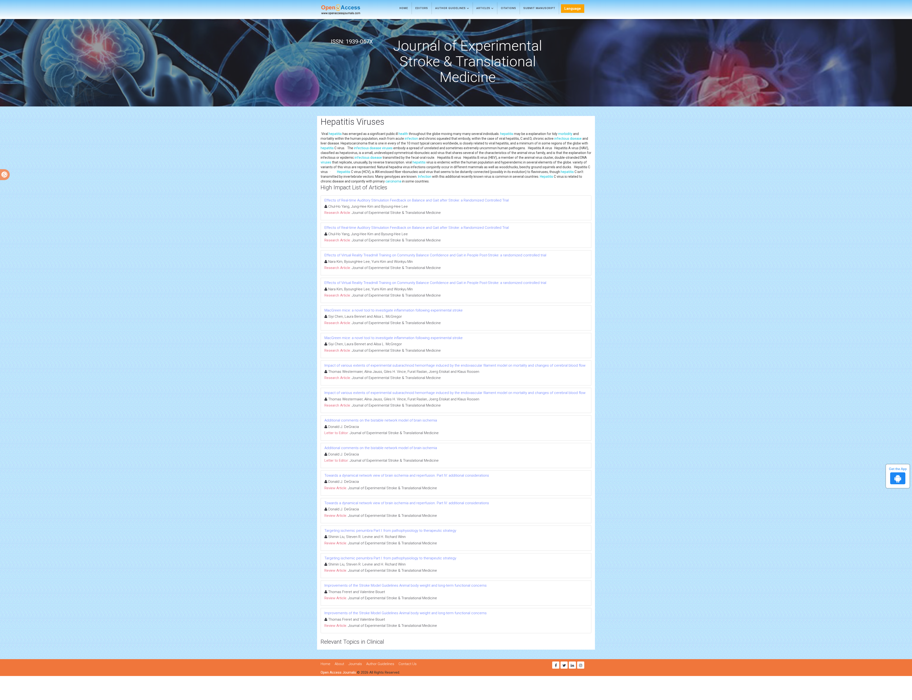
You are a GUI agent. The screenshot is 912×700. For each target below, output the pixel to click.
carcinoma (393, 181)
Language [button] (572, 8)
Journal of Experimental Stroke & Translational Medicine (396, 213)
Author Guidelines (451, 8)
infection (411, 138)
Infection (424, 176)
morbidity (565, 134)
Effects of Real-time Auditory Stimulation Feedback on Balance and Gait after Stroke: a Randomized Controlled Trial (416, 200)
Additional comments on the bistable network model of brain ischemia (380, 420)
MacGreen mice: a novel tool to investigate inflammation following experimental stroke (393, 310)
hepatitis (335, 134)
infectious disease (568, 138)
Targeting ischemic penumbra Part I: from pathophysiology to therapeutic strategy (390, 530)
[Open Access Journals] (348, 9)
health (403, 134)
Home (403, 8)
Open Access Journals (338, 672)
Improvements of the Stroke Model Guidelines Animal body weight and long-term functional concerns (405, 585)
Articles (483, 8)
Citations (508, 8)
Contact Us (408, 664)
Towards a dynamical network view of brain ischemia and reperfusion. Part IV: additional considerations (406, 475)
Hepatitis (343, 172)
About (339, 664)
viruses (387, 148)
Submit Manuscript (539, 8)
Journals (355, 664)
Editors (421, 8)
